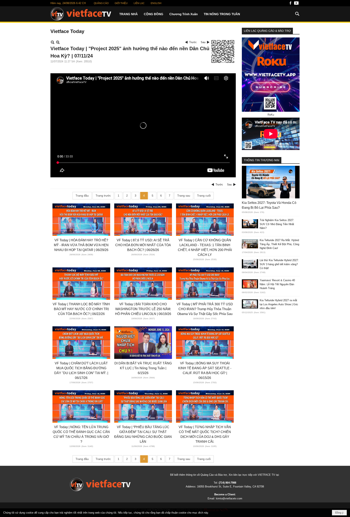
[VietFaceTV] (290, 4)
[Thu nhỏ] (52, 42)
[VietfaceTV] (80, 13)
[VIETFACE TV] (100, 484)
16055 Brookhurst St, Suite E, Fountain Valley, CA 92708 (230, 486)
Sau (203, 42)
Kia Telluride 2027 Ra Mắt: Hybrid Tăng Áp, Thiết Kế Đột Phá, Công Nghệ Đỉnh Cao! (279, 244)
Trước (193, 42)
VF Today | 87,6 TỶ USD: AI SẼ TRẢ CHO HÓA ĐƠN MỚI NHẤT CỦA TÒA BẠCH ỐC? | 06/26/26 (143, 245)
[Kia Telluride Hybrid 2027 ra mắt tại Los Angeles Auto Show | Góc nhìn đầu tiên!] (250, 303)
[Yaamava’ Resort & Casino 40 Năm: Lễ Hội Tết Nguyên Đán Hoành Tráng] (250, 283)
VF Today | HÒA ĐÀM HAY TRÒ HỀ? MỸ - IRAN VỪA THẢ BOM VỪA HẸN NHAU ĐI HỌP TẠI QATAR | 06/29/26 (81, 245)
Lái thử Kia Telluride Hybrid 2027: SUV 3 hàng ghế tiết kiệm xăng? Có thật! (279, 264)
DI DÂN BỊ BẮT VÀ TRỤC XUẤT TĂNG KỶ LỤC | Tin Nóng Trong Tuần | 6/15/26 (143, 368)
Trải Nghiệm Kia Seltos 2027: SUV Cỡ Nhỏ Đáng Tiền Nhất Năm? (277, 224)
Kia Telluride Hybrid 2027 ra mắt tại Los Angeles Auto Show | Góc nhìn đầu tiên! (279, 304)
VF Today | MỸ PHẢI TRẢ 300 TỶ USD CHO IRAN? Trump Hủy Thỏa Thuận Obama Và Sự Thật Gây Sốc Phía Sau (205, 309)
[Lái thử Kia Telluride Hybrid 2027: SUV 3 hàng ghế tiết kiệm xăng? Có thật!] (250, 263)
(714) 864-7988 (227, 482)
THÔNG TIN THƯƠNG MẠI (261, 160)
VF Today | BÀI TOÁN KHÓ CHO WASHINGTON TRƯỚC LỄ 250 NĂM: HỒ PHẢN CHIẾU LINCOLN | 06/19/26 (143, 309)
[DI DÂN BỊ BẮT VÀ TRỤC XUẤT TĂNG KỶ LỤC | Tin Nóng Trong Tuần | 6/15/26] (143, 342)
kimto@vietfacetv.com (229, 498)
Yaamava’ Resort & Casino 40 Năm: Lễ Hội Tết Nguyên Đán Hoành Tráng (277, 284)
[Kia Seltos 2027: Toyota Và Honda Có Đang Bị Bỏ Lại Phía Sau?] (271, 182)
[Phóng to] (58, 42)
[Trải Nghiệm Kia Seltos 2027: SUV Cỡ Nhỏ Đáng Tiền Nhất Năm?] (250, 223)
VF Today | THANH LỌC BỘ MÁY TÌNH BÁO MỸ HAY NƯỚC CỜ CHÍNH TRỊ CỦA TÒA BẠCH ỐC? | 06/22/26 (81, 309)
